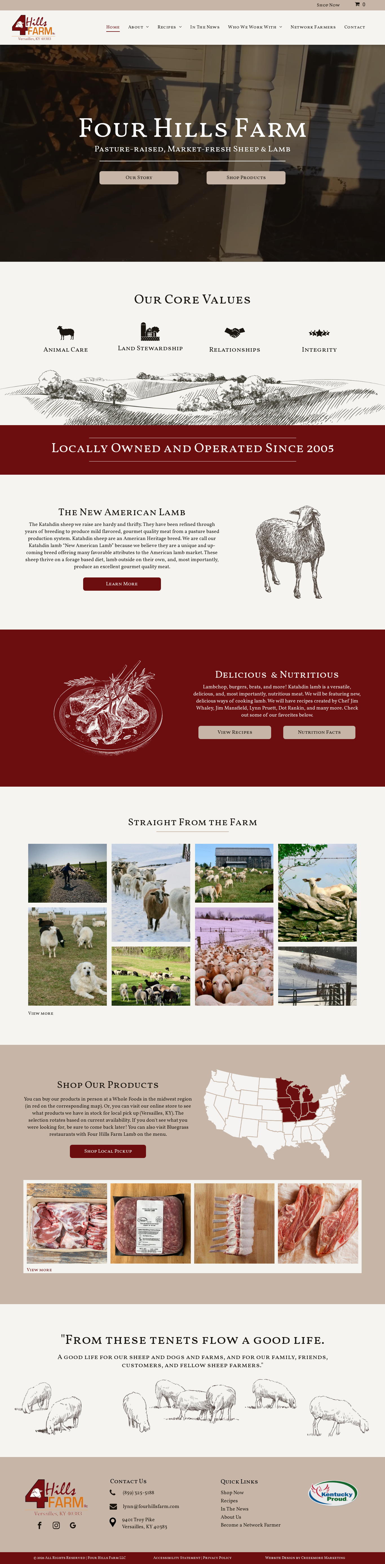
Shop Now (232, 1492)
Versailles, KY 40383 (144, 1526)
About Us (231, 1517)
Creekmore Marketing (323, 1558)
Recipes (229, 1501)
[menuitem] (113, 27)
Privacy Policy (217, 1558)
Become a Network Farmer (251, 1525)
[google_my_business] (73, 1526)
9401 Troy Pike (138, 1519)
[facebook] (39, 1526)
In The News (235, 1509)
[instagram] (56, 1526)
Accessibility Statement (176, 1558)
